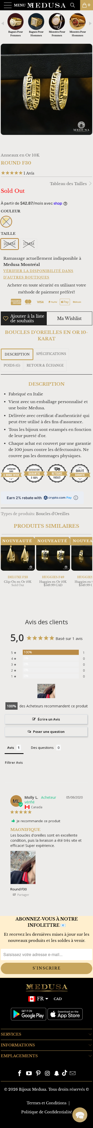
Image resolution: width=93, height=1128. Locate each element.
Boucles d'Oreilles (52, 514)
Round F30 (18, 889)
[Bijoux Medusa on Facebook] (20, 1074)
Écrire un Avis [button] (49, 719)
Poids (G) (12, 365)
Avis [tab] (10, 747)
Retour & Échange (45, 365)
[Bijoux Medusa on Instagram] (47, 1074)
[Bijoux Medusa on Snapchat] (57, 1074)
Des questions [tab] (42, 747)
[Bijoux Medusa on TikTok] (64, 1074)
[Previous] (6, 572)
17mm (28, 244)
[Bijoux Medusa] (46, 5)
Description (17, 354)
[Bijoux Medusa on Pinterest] (38, 1074)
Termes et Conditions (46, 1103)
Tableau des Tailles (69, 183)
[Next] (87, 572)
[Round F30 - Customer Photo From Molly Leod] (46, 691)
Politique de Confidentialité (46, 1112)
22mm (10, 244)
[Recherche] (74, 5)
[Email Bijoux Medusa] (72, 1074)
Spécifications (51, 354)
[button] (79, 1114)
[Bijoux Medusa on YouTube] (29, 1074)
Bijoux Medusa (32, 1089)
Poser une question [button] (49, 731)
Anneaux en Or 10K (20, 155)
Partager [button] (23, 895)
